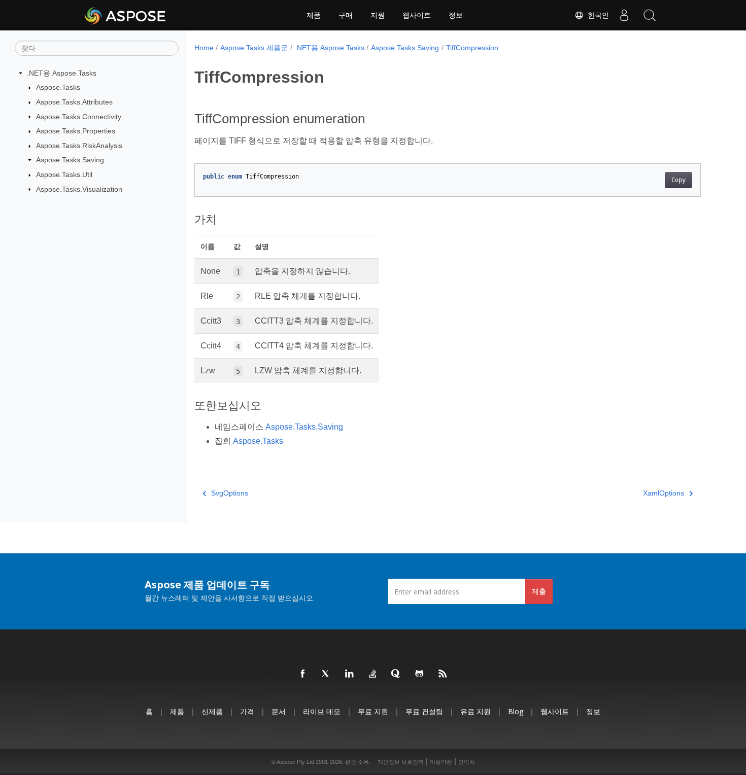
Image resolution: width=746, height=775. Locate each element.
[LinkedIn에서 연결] (349, 674)
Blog (515, 711)
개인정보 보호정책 (401, 762)
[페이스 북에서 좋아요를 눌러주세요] (303, 674)
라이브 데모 (322, 711)
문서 (279, 711)
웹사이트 (416, 15)
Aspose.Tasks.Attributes (74, 102)
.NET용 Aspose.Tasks (61, 73)
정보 (456, 15)
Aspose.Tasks (58, 87)
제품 (314, 15)
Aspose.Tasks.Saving (70, 160)
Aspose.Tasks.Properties (75, 131)
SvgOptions (229, 493)
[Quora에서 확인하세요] (396, 674)
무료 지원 (373, 711)
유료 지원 (475, 711)
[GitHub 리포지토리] (419, 674)
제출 (539, 591)
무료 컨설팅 (424, 711)
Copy (678, 180)
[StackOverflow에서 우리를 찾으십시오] (373, 674)
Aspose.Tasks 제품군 (254, 48)
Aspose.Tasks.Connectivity (78, 117)
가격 (247, 711)
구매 (345, 15)
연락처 (466, 762)
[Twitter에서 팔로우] (326, 674)
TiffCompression (472, 48)
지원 (377, 15)
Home (204, 48)
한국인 (596, 15)
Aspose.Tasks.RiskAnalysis (79, 146)
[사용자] (624, 15)
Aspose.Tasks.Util (64, 174)
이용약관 (441, 762)
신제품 (212, 711)
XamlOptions (663, 493)
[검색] (649, 15)
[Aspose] (125, 15)
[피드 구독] (443, 674)
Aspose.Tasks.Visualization (79, 189)
